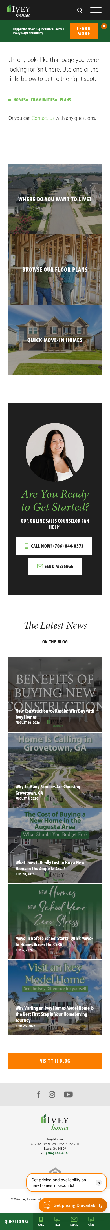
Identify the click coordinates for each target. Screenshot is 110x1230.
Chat (91, 1224)
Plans (65, 99)
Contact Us (43, 117)
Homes (20, 99)
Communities (43, 99)
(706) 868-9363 (58, 1153)
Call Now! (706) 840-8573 (57, 546)
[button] (104, 26)
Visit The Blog (55, 1061)
